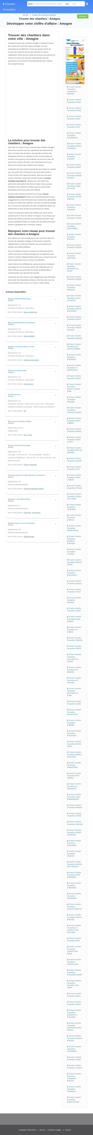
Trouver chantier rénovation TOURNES (74, 551)
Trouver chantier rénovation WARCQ (74, 430)
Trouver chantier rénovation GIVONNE (74, 600)
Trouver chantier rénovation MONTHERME (74, 226)
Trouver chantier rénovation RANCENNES (74, 843)
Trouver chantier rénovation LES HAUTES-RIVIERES (74, 346)
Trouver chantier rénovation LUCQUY (74, 1066)
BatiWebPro (71, 1123)
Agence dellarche (30, 312)
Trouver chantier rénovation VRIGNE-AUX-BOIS (74, 175)
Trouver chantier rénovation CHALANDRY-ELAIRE (74, 972)
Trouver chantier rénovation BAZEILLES (74, 287)
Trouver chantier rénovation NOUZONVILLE (74, 135)
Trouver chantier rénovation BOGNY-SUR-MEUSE (74, 145)
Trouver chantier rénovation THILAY (74, 590)
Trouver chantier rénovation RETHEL (74, 109)
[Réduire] (79, 1102)
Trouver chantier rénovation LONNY (74, 1058)
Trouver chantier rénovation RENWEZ (74, 337)
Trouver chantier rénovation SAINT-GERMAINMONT (74, 796)
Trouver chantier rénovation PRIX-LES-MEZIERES (75, 450)
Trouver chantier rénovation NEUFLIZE (74, 853)
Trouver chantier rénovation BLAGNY (74, 459)
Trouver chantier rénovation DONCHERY (74, 255)
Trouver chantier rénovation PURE (74, 939)
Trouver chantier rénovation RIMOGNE (74, 399)
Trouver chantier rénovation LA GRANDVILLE (74, 786)
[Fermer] (83, 1102)
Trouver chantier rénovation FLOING (74, 216)
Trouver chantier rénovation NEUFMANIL (74, 507)
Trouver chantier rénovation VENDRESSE (74, 1089)
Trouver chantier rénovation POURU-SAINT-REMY (74, 496)
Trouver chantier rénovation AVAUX (74, 1003)
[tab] (32, 299)
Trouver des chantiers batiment (44, 15)
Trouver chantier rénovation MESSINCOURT (74, 961)
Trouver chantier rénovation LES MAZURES (74, 669)
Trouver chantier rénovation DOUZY (74, 318)
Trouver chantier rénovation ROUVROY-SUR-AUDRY (74, 984)
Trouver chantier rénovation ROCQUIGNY (74, 733)
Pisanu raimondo (30, 465)
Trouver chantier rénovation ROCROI (74, 246)
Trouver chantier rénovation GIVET (74, 126)
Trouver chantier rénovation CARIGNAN (74, 207)
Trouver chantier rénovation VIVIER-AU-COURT (74, 186)
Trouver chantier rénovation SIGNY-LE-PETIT (74, 439)
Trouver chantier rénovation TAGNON (74, 639)
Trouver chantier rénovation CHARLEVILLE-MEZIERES (74, 90)
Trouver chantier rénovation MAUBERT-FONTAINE (74, 539)
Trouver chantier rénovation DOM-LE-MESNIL (74, 562)
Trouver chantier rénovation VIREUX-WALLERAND (74, 308)
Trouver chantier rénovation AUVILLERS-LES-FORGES (74, 657)
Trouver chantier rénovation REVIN (74, 117)
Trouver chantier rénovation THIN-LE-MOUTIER (74, 917)
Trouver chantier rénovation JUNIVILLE (74, 517)
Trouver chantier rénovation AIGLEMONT (74, 357)
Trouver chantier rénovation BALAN (74, 377)
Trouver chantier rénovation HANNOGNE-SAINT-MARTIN (74, 1026)
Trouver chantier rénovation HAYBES (74, 278)
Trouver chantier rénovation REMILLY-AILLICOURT (75, 754)
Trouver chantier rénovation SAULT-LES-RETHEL (74, 298)
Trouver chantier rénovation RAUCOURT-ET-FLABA (74, 691)
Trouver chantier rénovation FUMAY (74, 166)
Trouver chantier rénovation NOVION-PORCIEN (75, 1038)
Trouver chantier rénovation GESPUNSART (74, 572)
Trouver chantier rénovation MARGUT (74, 806)
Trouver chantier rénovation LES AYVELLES (74, 680)
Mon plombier (29, 336)
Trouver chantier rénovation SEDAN (74, 101)
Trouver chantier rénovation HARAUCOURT (74, 765)
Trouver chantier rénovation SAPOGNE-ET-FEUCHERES (74, 1013)
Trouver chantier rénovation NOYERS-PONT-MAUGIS (74, 864)
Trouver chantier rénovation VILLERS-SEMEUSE (74, 196)
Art (25, 411)
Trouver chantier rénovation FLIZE (74, 468)
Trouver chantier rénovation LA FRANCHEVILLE (74, 367)
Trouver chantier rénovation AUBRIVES (74, 722)
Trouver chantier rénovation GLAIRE (74, 702)
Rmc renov (28, 435)
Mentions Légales (55, 1130)
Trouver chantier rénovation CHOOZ (74, 814)
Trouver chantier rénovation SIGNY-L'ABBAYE (74, 420)
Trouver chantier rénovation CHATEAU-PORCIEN (74, 410)
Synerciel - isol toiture (32, 512)
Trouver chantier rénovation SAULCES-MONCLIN (74, 906)
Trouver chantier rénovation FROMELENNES (74, 528)
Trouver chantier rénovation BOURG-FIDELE (74, 743)
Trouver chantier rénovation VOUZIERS (74, 156)
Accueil (25, 15)
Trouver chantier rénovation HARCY (74, 994)
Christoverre (28, 384)
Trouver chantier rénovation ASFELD (74, 647)
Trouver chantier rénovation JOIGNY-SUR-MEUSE (74, 832)
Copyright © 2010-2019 (27, 1130)
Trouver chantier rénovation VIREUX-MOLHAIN (74, 327)
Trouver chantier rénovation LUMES (74, 609)
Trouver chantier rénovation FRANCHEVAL (74, 895)
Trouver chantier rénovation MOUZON (74, 236)
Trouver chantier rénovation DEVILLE (74, 582)
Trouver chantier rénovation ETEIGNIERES (74, 1048)
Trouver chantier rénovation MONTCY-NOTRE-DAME (74, 387)
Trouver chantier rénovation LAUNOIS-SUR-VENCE (74, 950)
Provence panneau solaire (34, 489)
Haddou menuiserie (31, 360)
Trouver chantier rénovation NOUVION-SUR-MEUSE (74, 267)
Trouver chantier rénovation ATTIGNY (74, 487)
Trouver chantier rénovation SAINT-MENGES (74, 618)
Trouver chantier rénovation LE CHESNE (74, 629)
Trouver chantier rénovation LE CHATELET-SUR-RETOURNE (74, 928)
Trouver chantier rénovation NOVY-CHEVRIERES (74, 874)
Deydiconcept (29, 536)
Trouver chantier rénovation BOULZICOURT (74, 712)
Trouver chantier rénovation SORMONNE (74, 885)
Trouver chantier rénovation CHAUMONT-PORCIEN (74, 1077)
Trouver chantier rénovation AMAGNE (74, 823)
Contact (68, 1130)
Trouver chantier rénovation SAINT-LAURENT (74, 477)
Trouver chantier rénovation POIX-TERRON (74, 775)
